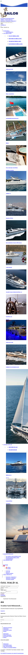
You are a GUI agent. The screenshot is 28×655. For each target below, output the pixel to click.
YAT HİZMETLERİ (7, 560)
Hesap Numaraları (7, 634)
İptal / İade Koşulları (7, 646)
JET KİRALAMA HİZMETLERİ (13, 556)
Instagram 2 (8, 20)
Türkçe (9, 567)
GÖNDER (3, 595)
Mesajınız (3, 592)
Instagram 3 (13, 20)
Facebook (8, 579)
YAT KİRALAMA (7, 33)
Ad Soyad (3, 586)
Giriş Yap (8, 570)
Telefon (3, 587)
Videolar (12, 18)
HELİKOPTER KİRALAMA (12, 557)
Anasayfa (3, 610)
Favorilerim (3, 18)
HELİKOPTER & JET (8, 554)
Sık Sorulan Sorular (7, 630)
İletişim (4, 631)
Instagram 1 (3, 20)
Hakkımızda (5, 628)
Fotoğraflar (8, 18)
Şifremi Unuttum (9, 573)
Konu (2, 588)
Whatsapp (13, 578)
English (9, 568)
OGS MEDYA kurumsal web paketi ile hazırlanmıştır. (12, 653)
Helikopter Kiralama (7, 627)
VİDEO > (3, 19)
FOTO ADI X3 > (9, 19)
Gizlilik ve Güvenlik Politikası (9, 647)
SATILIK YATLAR (7, 444)
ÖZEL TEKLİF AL (7, 574)
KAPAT (2, 594)
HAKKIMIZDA (9, 32)
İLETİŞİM (5, 564)
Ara (1, 23)
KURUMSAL (6, 30)
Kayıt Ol (8, 572)
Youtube (12, 579)
